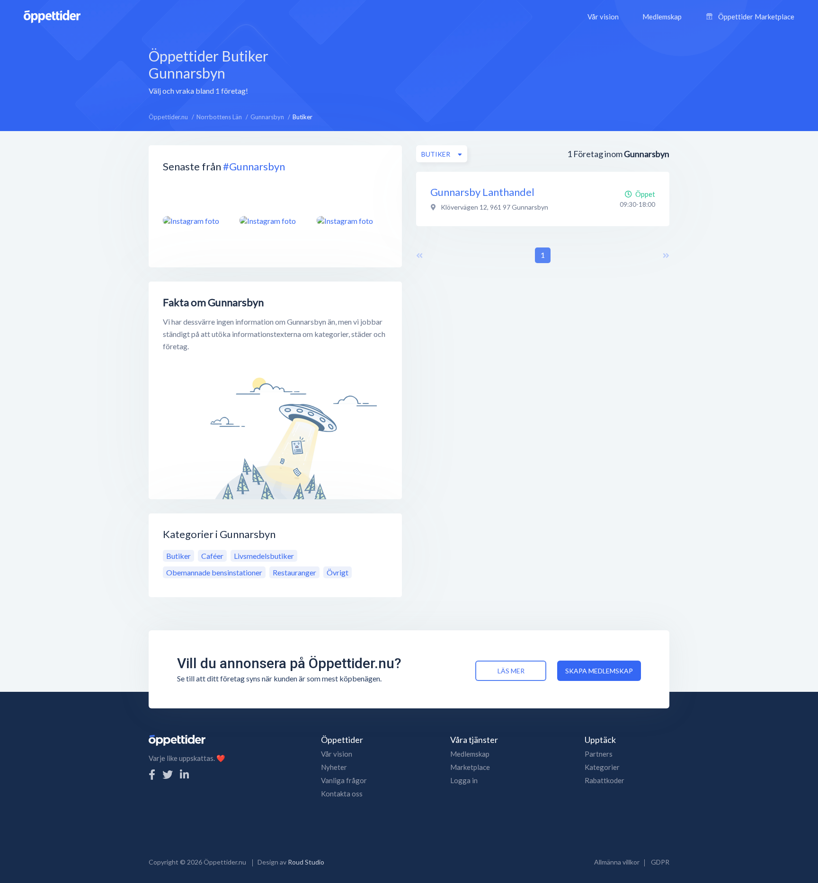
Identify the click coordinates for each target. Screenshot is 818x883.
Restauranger (294, 572)
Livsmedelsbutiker (264, 555)
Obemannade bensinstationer (214, 572)
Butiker (178, 555)
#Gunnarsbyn (254, 166)
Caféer (212, 555)
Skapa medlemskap (599, 671)
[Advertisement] (484, 70)
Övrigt (337, 572)
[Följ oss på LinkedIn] (184, 774)
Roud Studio (306, 862)
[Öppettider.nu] (52, 15)
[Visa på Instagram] (195, 220)
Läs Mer (511, 671)
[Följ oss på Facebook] (152, 774)
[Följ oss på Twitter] (167, 774)
